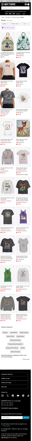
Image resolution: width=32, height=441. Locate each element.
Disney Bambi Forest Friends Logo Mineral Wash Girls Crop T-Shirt (7, 257)
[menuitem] (28, 4)
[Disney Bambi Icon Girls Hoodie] (7, 157)
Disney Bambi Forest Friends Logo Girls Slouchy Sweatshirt (6, 316)
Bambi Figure (20, 336)
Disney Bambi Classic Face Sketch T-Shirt (21, 168)
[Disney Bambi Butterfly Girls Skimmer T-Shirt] (23, 98)
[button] (2, 4)
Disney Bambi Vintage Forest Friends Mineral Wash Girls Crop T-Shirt (22, 199)
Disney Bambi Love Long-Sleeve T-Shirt (23, 286)
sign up (26, 417)
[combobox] (15, 8)
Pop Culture (8, 17)
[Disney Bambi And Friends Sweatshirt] (7, 187)
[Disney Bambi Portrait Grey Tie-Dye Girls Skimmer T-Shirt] (7, 98)
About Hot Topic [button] (6, 382)
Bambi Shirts (14, 332)
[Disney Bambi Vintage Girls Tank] (7, 275)
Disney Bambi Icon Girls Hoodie (7, 168)
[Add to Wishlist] (13, 33)
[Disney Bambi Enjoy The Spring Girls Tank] (23, 216)
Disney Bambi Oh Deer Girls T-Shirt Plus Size (22, 256)
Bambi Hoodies (24, 332)
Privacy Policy (6, 425)
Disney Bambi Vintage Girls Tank (6, 286)
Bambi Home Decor (15, 340)
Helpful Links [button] (5, 378)
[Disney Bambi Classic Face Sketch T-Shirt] (23, 157)
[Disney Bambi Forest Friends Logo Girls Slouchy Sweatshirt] (7, 303)
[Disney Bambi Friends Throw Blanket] (23, 128)
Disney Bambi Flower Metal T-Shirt (21, 81)
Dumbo (23, 348)
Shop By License (16, 17)
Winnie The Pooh (15, 351)
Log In (24, 13)
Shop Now (21, 1)
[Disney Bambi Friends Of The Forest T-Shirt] (7, 216)
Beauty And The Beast (12, 348)
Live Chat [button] (17, 401)
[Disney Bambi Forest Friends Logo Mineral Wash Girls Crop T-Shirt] (7, 245)
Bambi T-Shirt (10, 336)
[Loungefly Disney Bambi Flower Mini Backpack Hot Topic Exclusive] (7, 41)
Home (2, 17)
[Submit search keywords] (2, 8)
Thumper (5, 332)
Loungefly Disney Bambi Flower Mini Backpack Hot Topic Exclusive (7, 54)
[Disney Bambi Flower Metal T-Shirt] (23, 70)
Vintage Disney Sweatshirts (15, 344)
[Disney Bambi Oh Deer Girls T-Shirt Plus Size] (23, 245)
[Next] (29, 1)
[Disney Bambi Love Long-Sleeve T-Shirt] (23, 275)
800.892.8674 (4, 437)
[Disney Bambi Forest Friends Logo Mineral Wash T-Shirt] (23, 303)
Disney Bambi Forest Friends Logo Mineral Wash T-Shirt (21, 316)
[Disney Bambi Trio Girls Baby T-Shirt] (7, 70)
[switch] (8, 27)
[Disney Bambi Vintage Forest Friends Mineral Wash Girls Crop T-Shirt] (23, 187)
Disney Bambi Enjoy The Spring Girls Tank (22, 228)
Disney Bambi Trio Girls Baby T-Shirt (7, 81)
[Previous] (1, 1)
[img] (2, 395)
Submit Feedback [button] (13, 408)
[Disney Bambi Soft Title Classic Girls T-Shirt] (7, 128)
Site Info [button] (4, 387)
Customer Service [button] (7, 374)
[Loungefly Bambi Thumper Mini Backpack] (23, 41)
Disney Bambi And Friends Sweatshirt (7, 198)
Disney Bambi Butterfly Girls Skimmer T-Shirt (22, 110)
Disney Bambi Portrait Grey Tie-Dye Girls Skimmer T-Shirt (6, 111)
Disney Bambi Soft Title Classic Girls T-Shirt (7, 140)
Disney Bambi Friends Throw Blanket (22, 140)
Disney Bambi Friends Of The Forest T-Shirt (7, 228)
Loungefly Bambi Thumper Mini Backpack (23, 53)
